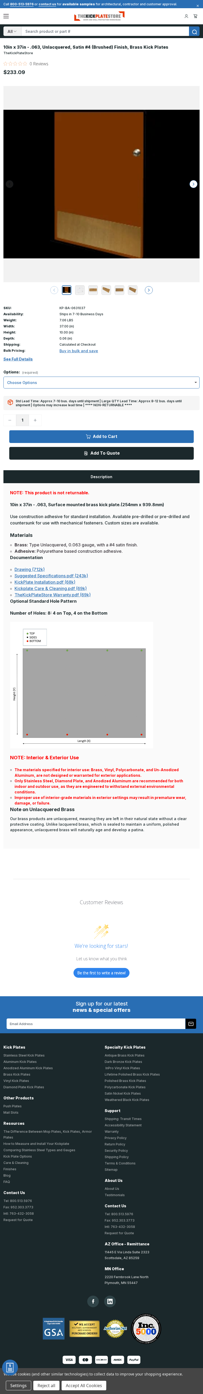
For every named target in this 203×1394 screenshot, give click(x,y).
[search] (194, 31)
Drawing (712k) (30, 569)
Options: (20, 372)
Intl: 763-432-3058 (18, 1213)
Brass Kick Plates (16, 1074)
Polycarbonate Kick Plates (125, 1087)
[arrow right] (193, 184)
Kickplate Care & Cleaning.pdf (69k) (51, 588)
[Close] (197, 6)
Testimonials (115, 1195)
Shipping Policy (117, 1157)
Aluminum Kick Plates (20, 1062)
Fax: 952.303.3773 (18, 1207)
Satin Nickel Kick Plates (123, 1093)
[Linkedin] (110, 1301)
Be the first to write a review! (101, 972)
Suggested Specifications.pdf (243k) (51, 575)
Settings (18, 1385)
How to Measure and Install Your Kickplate (36, 1144)
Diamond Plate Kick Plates (23, 1087)
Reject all (46, 1385)
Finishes (9, 1169)
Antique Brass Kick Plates (125, 1055)
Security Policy (116, 1151)
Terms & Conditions (120, 1163)
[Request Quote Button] (10, 1367)
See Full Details (18, 359)
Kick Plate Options (17, 1156)
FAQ (6, 1182)
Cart (196, 16)
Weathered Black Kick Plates (127, 1100)
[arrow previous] (54, 290)
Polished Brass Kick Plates (125, 1081)
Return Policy (115, 1144)
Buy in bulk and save (78, 351)
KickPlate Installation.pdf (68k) (45, 582)
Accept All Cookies (84, 1385)
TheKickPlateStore (18, 53)
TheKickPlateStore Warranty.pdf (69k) (53, 594)
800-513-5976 (22, 4)
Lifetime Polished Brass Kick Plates (132, 1074)
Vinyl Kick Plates (16, 1081)
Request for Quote (18, 1220)
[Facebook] (93, 1301)
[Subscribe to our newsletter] (190, 1023)
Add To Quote (105, 453)
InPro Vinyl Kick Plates (122, 1068)
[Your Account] (186, 16)
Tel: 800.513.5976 (17, 1201)
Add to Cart (105, 436)
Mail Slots (11, 1112)
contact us (47, 4)
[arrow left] (9, 184)
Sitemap (111, 1170)
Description (101, 476)
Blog (7, 1175)
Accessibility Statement (123, 1125)
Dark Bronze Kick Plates (123, 1062)
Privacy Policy (116, 1138)
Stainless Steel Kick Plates (24, 1055)
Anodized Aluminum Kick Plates (28, 1068)
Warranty (112, 1132)
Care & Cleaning (16, 1163)
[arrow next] (149, 290)
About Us (112, 1189)
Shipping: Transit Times (123, 1119)
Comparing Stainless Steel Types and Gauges (39, 1150)
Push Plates (12, 1106)
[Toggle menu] (6, 16)
